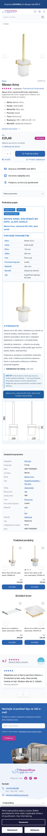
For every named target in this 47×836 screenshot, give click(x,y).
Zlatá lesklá (29, 488)
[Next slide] (26, 694)
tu (31, 816)
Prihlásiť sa (9, 738)
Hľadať (42, 17)
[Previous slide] (20, 694)
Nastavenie (23, 822)
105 (25, 492)
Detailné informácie (9, 129)
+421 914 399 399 (12, 788)
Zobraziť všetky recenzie (18, 662)
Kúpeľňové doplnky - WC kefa (32, 482)
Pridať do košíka (31, 154)
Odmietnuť (12, 830)
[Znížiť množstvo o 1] (4, 154)
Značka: (4, 81)
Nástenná (28, 517)
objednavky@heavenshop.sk (17, 795)
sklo (26, 507)
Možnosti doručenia (12, 146)
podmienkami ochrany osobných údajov (30, 731)
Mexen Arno (29, 477)
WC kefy (27, 461)
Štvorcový (28, 499)
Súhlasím (34, 830)
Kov (25, 513)
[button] (42, 55)
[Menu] (44, 12)
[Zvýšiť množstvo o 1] (10, 154)
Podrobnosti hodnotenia (33, 88)
